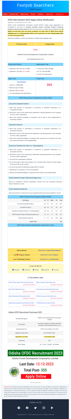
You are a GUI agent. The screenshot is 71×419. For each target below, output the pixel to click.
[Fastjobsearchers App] (52, 408)
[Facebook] (27, 408)
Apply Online (50, 44)
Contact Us (59, 14)
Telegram (17, 270)
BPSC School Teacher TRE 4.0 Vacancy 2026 (21, 282)
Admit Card (24, 14)
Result (33, 14)
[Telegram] (19, 408)
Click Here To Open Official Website (49, 250)
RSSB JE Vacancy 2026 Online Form (46, 296)
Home (5, 14)
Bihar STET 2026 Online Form (17, 289)
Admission (49, 14)
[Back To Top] (68, 417)
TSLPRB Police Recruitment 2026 (46, 303)
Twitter (36, 270)
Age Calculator (21, 82)
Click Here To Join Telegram (49, 255)
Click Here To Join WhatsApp (49, 259)
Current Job (14, 14)
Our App (56, 270)
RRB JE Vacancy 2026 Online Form (46, 282)
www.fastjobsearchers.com (35, 59)
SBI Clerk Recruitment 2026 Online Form (48, 289)
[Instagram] (44, 408)
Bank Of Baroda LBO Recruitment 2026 (19, 296)
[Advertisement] (35, 237)
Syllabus (40, 14)
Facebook (27, 270)
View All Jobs (22, 44)
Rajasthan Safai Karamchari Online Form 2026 (21, 303)
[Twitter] (35, 408)
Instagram (46, 270)
